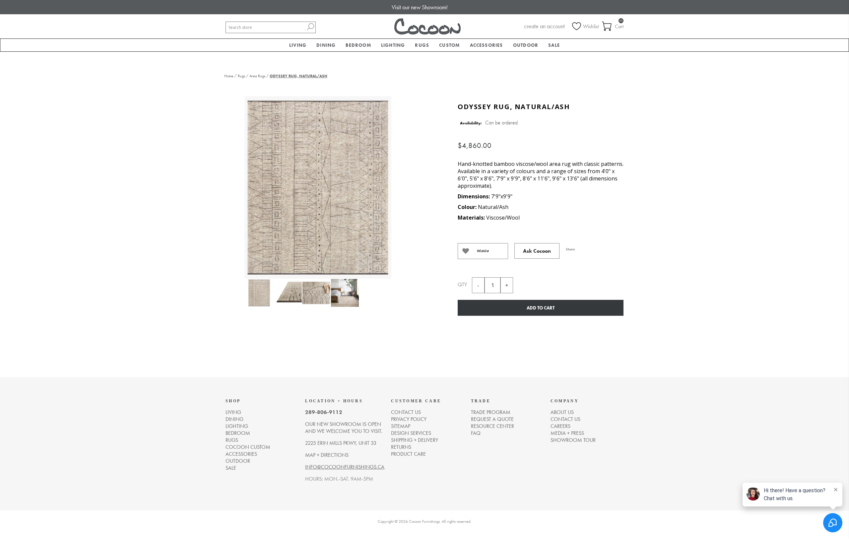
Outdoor (238, 460)
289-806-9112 (323, 412)
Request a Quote (492, 419)
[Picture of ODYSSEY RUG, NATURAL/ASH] (259, 297)
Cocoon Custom (248, 446)
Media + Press (567, 433)
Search (310, 27)
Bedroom (238, 433)
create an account (544, 26)
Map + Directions (327, 454)
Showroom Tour (573, 440)
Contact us (406, 412)
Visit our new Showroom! (420, 7)
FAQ (476, 433)
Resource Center (492, 426)
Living (233, 412)
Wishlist (483, 251)
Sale (231, 467)
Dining (234, 419)
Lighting (237, 426)
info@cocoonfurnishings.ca (344, 466)
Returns (401, 446)
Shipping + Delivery (414, 440)
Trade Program (490, 412)
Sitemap (400, 426)
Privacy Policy (408, 419)
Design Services (411, 433)
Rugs (232, 440)
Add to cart (541, 308)
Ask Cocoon (537, 250)
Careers (560, 426)
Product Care (408, 453)
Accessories (241, 453)
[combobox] (265, 27)
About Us (562, 412)
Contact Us (565, 419)
